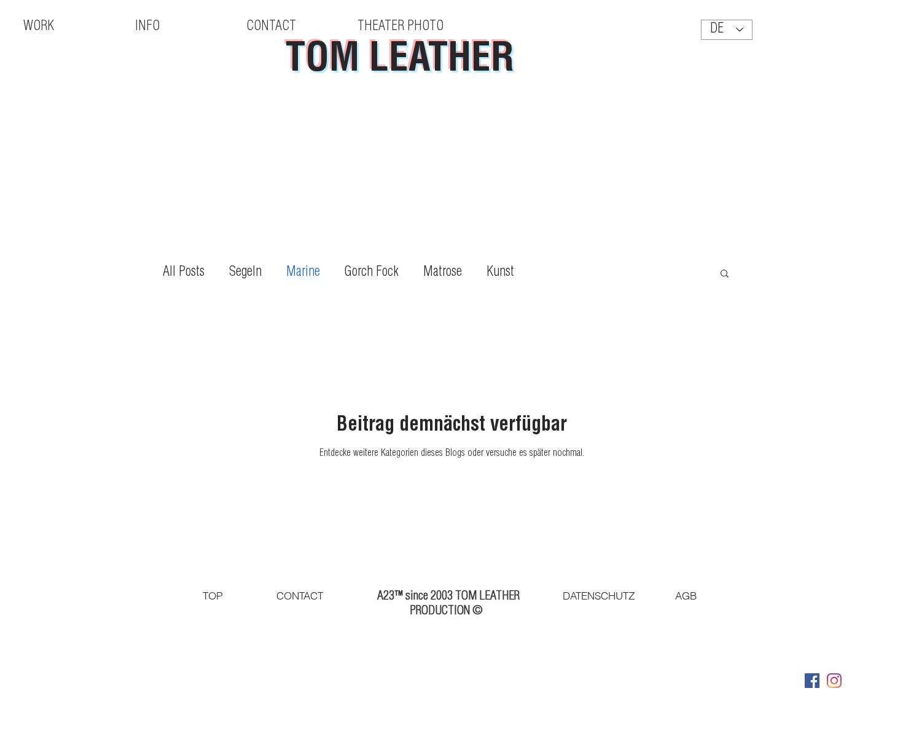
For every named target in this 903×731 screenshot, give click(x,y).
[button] (724, 274)
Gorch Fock (372, 273)
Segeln (245, 273)
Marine (303, 273)
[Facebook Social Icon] (812, 680)
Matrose (442, 273)
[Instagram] (834, 680)
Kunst (500, 273)
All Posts (184, 273)
